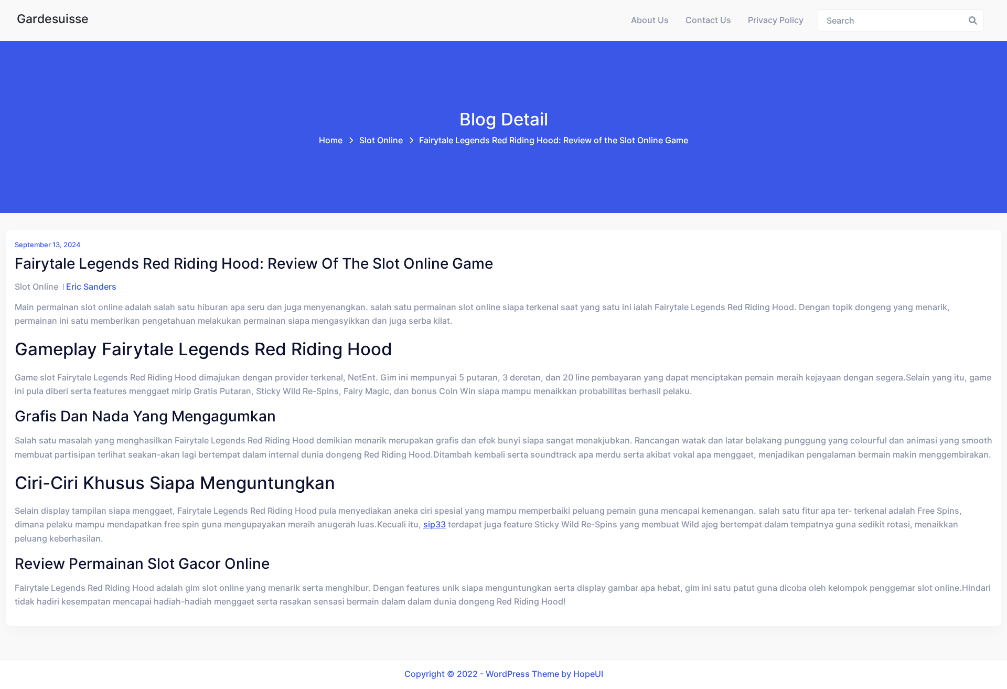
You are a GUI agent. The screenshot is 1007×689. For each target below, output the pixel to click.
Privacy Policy (776, 20)
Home (330, 140)
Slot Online (381, 140)
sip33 (434, 524)
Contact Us (708, 20)
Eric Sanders (91, 287)
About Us (650, 20)
